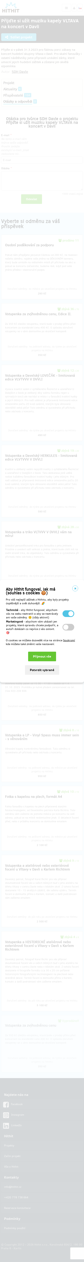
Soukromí (69, 640)
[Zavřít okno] (75, 588)
